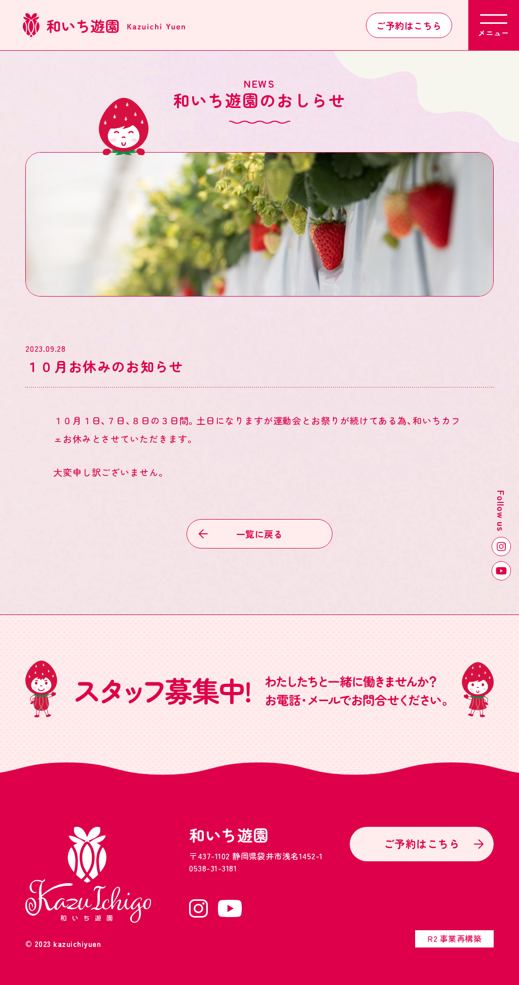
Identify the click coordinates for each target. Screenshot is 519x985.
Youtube (501, 570)
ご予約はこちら (408, 25)
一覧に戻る (259, 533)
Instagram (501, 546)
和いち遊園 (229, 834)
